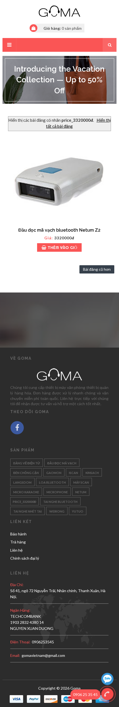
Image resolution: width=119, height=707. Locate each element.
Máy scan (81, 482)
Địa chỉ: (17, 584)
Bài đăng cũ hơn (97, 269)
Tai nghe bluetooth (60, 501)
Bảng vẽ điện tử (26, 462)
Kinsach (92, 472)
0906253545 (43, 642)
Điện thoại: (20, 642)
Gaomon (53, 472)
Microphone (57, 491)
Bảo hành (18, 534)
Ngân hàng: (20, 610)
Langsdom (22, 482)
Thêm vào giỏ (62, 247)
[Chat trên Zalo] (107, 679)
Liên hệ (16, 550)
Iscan (73, 472)
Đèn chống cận (26, 472)
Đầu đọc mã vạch (61, 462)
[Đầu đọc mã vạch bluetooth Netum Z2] (59, 178)
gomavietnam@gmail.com (43, 655)
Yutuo (77, 511)
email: (15, 655)
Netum (80, 491)
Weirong (56, 511)
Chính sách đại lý (24, 558)
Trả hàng (18, 542)
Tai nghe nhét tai (27, 511)
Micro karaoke (26, 491)
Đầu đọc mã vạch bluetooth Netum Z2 (59, 230)
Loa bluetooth (52, 482)
